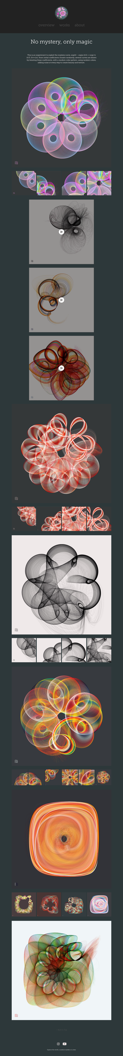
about (80, 25)
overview (46, 25)
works (64, 25)
